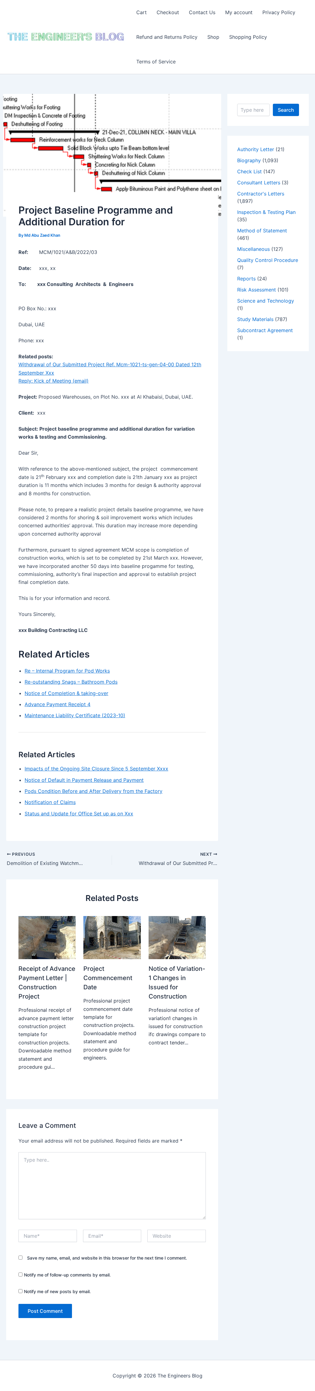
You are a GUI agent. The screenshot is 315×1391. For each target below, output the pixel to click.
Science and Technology (265, 301)
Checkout (168, 12)
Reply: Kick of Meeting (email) (53, 381)
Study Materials (255, 319)
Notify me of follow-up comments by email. (67, 1274)
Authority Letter (255, 149)
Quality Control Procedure (267, 260)
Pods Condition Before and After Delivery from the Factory (93, 791)
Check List (249, 171)
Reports (246, 278)
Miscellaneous (253, 249)
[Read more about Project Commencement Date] (112, 937)
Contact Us (202, 12)
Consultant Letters (258, 182)
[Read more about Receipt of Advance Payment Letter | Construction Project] (47, 937)
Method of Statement (262, 230)
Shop (213, 37)
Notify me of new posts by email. (57, 1291)
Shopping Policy (248, 37)
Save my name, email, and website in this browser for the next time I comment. (107, 1257)
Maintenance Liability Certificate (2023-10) (75, 715)
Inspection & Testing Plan (266, 212)
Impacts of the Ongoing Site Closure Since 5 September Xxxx (96, 769)
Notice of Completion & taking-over (66, 693)
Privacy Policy (278, 12)
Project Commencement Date (107, 978)
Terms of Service (156, 61)
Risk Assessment (256, 290)
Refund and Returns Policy (166, 37)
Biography (249, 160)
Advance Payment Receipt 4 (57, 704)
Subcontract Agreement (265, 330)
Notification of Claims (50, 802)
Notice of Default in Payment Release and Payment (84, 780)
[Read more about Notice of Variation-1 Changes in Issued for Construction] (177, 937)
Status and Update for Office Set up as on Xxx (79, 813)
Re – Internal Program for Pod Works (67, 671)
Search (286, 110)
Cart (141, 12)
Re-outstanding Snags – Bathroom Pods (71, 682)
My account (239, 12)
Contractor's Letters (260, 194)
